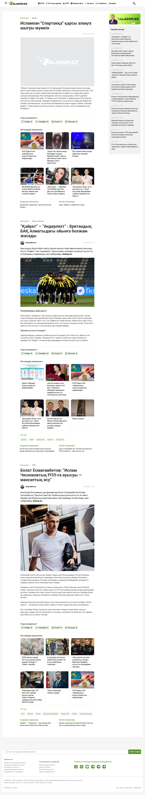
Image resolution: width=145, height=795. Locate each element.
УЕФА (31, 439)
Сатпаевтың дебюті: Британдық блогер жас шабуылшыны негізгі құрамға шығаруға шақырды (123, 87)
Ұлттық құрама (54, 3)
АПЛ (67, 3)
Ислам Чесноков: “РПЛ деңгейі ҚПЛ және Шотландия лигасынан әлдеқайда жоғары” (124, 135)
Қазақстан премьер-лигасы (15, 763)
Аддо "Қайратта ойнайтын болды (71, 205)
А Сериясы (102, 3)
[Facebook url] (76, 767)
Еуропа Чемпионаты (47, 772)
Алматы (50, 439)
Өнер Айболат (30, 243)
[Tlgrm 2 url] (104, 767)
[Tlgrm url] (98, 767)
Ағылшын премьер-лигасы (14, 765)
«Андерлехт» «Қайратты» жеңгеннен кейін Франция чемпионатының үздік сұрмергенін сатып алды (124, 40)
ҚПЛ (42, 3)
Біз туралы (120, 788)
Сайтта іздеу (134, 752)
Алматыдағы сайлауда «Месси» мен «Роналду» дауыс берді (123, 64)
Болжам (112, 3)
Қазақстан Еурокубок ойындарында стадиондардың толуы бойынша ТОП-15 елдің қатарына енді (125, 99)
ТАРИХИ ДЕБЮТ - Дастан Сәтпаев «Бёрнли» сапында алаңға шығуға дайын (124, 75)
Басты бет (24, 18)
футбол (23, 439)
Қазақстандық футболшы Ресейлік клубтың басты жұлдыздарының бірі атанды (76, 724)
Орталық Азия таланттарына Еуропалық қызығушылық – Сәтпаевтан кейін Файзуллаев (122, 53)
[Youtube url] (87, 767)
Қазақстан (60, 439)
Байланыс (129, 788)
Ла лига (90, 3)
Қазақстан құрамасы (50, 714)
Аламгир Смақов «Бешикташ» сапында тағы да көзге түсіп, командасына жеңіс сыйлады (122, 123)
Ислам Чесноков (86, 714)
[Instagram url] (81, 767)
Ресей (38, 714)
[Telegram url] (93, 767)
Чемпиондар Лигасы (47, 765)
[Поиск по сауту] (134, 3)
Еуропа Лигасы (45, 767)
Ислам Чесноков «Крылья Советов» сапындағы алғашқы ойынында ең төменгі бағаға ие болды (124, 111)
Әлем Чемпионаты (46, 769)
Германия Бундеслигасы (13, 769)
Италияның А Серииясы (13, 772)
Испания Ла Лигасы (11, 767)
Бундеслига (78, 3)
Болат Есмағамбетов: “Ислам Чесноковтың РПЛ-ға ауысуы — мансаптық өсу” (75, 450)
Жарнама (137, 788)
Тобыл (74, 714)
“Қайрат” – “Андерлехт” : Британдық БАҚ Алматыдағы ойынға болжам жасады (35, 724)
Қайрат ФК (40, 439)
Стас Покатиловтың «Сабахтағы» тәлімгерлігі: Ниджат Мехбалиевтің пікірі (124, 147)
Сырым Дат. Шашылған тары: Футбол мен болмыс (35, 206)
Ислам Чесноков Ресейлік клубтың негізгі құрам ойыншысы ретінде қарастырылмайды (37, 450)
